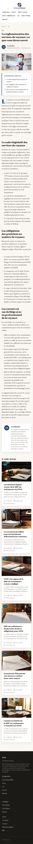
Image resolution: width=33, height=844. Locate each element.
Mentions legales (7, 827)
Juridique (6, 12)
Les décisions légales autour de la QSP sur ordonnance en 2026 (13, 486)
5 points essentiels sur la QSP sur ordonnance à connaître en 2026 (14, 723)
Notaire (4, 793)
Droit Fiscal (22, 12)
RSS (3, 830)
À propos (20, 449)
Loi (18, 15)
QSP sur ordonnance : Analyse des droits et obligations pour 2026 (13, 628)
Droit (14, 12)
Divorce (4, 812)
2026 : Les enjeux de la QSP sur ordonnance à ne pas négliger (13, 581)
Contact (4, 824)
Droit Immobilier (8, 15)
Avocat (5, 19)
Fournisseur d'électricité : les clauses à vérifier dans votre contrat (14, 675)
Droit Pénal (26, 15)
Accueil (4, 26)
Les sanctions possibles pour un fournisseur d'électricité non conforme (15, 534)
